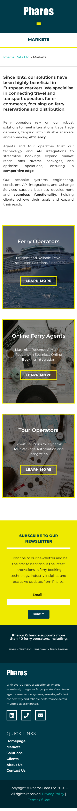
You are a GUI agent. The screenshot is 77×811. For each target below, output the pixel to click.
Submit (38, 614)
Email (38, 595)
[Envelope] (40, 715)
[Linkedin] (12, 715)
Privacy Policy (53, 794)
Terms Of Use (39, 800)
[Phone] (26, 715)
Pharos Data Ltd (16, 57)
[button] (38, 23)
